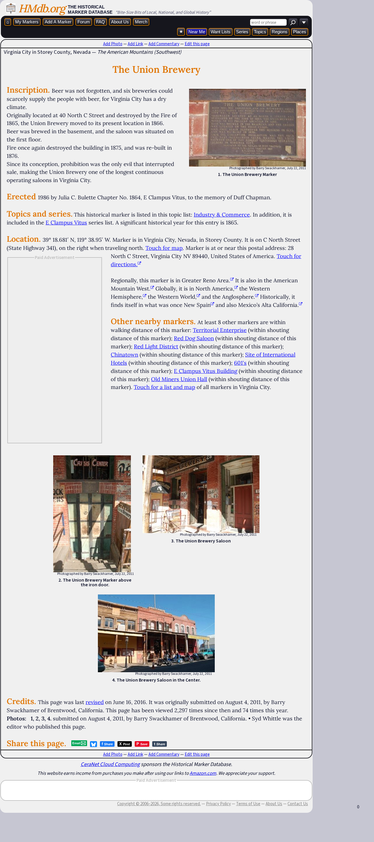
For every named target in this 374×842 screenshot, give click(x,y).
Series (242, 31)
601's (240, 362)
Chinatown (124, 354)
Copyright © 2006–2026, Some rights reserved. (159, 804)
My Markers (27, 21)
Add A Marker (58, 21)
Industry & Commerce (222, 214)
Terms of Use (248, 804)
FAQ (100, 21)
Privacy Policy (218, 804)
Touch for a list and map (164, 386)
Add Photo (112, 44)
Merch (141, 21)
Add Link (135, 44)
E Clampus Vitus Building (205, 370)
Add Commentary (163, 44)
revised (95, 702)
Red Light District (156, 346)
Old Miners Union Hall (179, 379)
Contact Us (298, 804)
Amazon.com (203, 773)
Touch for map (164, 247)
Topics (260, 31)
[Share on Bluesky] (93, 744)
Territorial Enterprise (220, 329)
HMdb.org (41, 8)
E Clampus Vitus (66, 222)
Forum (83, 21)
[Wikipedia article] (232, 280)
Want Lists (221, 31)
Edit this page (197, 44)
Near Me (196, 31)
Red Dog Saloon (194, 338)
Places (299, 31)
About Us (120, 21)
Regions (280, 31)
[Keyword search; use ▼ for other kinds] (293, 22)
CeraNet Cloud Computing (110, 764)
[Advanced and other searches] (303, 22)
